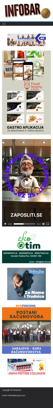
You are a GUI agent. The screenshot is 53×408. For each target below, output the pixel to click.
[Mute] (43, 224)
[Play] (5, 224)
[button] (26, 183)
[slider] (24, 224)
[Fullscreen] (47, 224)
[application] (26, 183)
